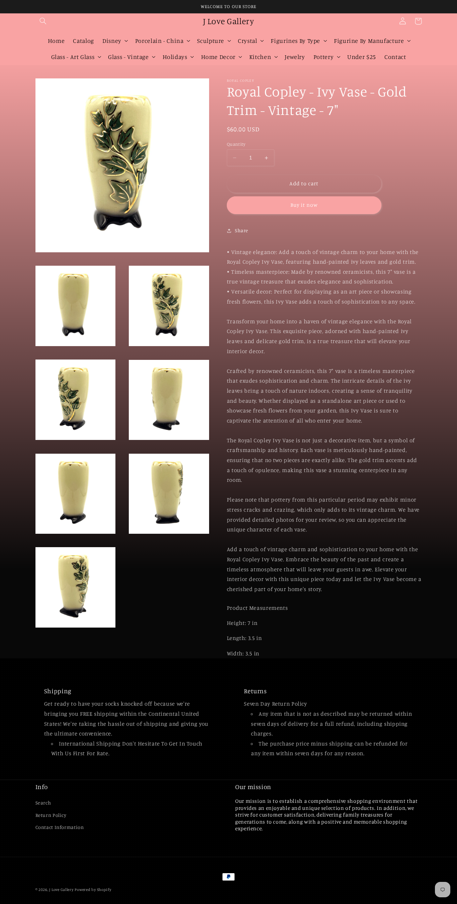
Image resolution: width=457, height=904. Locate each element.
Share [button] (241, 230)
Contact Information (59, 827)
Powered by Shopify (93, 889)
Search (43, 802)
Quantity (236, 144)
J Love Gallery (61, 889)
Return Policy (51, 815)
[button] (43, 21)
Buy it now (304, 205)
